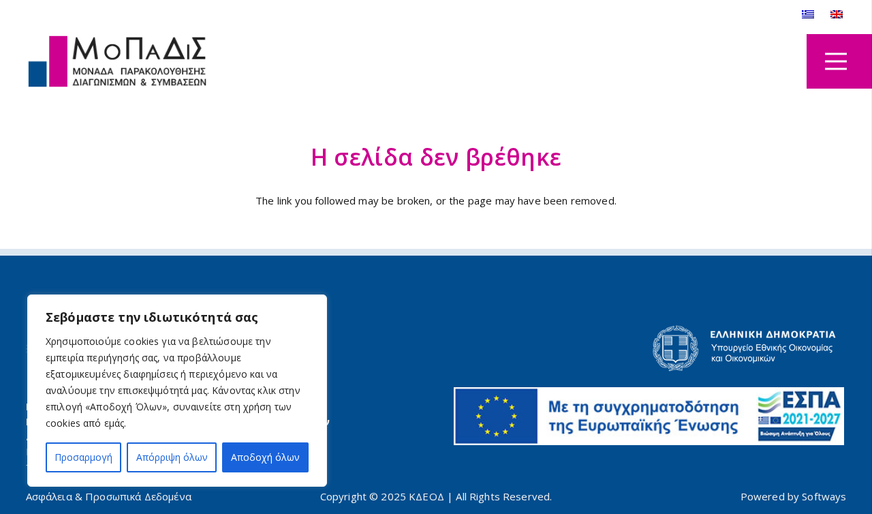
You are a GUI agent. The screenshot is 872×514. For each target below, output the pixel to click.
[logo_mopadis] (118, 61)
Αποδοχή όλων (265, 457)
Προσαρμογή (83, 457)
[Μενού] (836, 61)
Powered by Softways (794, 496)
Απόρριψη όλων (172, 457)
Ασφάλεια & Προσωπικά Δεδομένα (108, 496)
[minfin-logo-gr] (649, 348)
